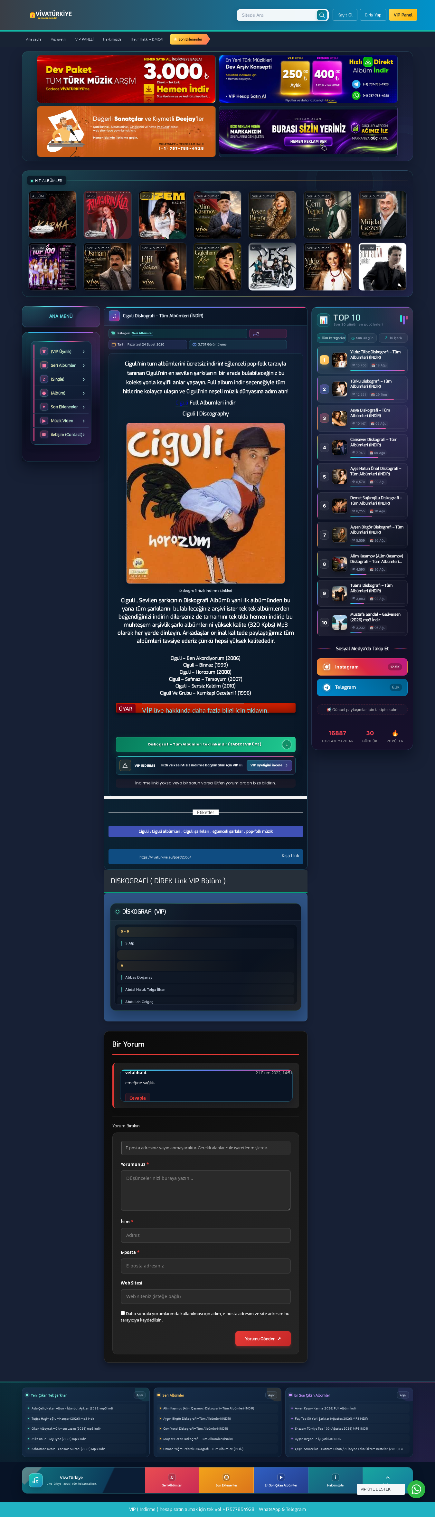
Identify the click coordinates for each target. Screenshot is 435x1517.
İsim (127, 1222)
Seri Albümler (142, 333)
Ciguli (144, 831)
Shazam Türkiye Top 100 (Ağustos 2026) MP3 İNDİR (331, 1428)
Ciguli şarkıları (196, 831)
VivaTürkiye (51, 15)
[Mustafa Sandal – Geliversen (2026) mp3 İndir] (339, 628)
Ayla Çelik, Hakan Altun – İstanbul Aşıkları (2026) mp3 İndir (73, 1408)
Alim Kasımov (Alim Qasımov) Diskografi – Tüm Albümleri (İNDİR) (376, 559)
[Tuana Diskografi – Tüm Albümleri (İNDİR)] (339, 599)
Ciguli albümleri (166, 831)
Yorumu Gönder (260, 1338)
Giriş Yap (373, 15)
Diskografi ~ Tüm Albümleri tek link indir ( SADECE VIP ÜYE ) (204, 744)
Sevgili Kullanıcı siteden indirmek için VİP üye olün (212, 708)
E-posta (130, 1252)
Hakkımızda (112, 39)
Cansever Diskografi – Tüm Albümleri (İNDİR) (373, 442)
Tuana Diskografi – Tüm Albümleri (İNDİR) (371, 588)
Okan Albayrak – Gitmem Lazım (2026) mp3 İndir (66, 1428)
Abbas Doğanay (138, 977)
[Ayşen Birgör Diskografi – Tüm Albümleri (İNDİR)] (339, 540)
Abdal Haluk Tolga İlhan (145, 989)
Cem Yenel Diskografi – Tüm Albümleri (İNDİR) (195, 1428)
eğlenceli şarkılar (228, 831)
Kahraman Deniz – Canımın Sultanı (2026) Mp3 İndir (68, 1448)
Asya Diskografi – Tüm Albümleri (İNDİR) (370, 413)
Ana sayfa (34, 39)
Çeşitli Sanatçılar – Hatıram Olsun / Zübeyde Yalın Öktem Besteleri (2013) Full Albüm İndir (352, 1448)
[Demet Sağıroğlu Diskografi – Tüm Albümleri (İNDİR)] (339, 511)
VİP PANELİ (84, 39)
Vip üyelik (58, 39)
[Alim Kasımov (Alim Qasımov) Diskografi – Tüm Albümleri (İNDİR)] (339, 570)
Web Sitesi (131, 1283)
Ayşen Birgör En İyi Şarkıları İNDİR (318, 1438)
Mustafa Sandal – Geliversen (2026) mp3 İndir (375, 617)
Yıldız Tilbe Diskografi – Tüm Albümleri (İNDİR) (375, 354)
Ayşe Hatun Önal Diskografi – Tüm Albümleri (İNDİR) (375, 471)
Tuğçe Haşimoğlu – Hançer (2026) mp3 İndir (63, 1418)
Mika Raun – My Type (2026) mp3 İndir (59, 1438)
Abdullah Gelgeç (139, 1002)
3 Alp (129, 943)
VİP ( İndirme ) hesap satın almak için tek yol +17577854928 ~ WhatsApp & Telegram (217, 1509)
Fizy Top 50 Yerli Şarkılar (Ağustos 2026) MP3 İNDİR (331, 1418)
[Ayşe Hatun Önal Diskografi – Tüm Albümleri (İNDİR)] (339, 482)
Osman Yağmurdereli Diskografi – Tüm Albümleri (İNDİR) (203, 1448)
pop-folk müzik (259, 831)
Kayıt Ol (345, 15)
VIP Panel (403, 15)
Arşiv (140, 1394)
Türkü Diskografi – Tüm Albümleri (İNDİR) (371, 384)
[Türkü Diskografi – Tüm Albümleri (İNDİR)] (339, 394)
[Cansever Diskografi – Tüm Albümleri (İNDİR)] (339, 453)
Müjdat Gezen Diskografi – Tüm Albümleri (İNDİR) (198, 1438)
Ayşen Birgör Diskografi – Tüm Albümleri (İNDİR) (376, 530)
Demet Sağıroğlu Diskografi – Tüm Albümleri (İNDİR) (376, 500)
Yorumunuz (135, 1164)
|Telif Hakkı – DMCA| (147, 39)
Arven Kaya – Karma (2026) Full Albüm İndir (326, 1408)
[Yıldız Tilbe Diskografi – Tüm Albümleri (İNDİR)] (339, 365)
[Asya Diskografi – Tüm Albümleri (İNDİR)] (339, 424)
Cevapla (137, 1098)
